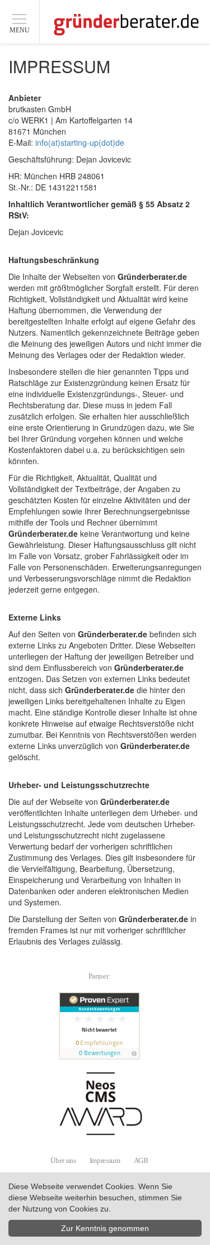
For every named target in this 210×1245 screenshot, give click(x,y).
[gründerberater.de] (126, 24)
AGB (141, 1160)
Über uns (63, 1160)
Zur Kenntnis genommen (105, 1228)
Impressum (105, 1160)
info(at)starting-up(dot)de (79, 142)
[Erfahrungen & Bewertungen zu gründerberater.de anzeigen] (101, 1026)
